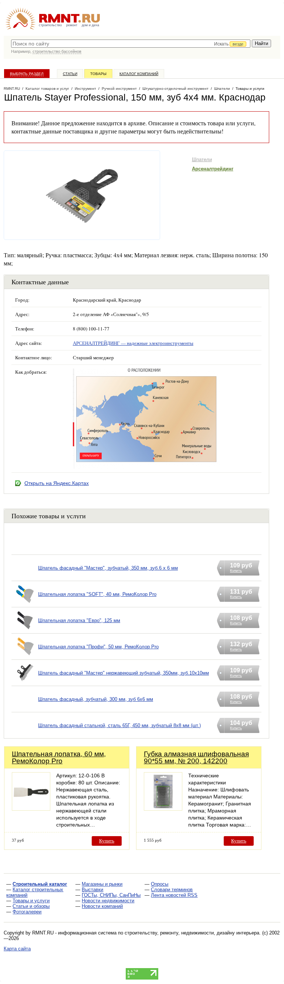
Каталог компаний (138, 74)
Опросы (159, 884)
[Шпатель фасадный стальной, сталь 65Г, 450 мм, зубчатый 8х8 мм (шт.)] (24, 734)
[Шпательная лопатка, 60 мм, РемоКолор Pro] (31, 808)
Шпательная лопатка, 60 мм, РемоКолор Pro (59, 757)
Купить (106, 841)
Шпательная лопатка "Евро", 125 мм (79, 620)
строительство (50, 25)
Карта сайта (17, 948)
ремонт (71, 25)
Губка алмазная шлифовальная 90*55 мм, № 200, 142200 (196, 757)
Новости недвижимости (108, 900)
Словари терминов (172, 889)
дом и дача (90, 25)
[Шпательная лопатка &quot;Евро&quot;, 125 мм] (24, 629)
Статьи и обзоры (31, 906)
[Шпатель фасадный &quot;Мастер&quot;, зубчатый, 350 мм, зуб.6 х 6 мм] (24, 577)
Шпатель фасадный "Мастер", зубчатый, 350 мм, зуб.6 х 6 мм (108, 568)
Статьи (70, 74)
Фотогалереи (27, 912)
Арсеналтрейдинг (212, 169)
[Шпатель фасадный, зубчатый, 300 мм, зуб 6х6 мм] (24, 708)
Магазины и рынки (102, 884)
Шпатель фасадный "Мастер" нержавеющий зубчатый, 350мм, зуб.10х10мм (123, 673)
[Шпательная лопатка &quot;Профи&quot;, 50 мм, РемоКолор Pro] (24, 656)
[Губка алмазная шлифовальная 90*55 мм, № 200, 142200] (163, 808)
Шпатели (202, 159)
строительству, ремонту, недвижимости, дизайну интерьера (192, 933)
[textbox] (130, 44)
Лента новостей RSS (174, 895)
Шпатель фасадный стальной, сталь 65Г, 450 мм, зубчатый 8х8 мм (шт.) (119, 725)
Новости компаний (102, 906)
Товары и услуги (31, 900)
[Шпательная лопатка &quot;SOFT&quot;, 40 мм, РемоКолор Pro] (24, 603)
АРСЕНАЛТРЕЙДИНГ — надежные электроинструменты (133, 343)
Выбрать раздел (27, 74)
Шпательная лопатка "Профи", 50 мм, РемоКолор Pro (98, 646)
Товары (98, 74)
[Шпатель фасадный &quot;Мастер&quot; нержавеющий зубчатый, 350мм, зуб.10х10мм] (24, 682)
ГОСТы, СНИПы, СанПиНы (111, 895)
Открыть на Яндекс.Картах (56, 483)
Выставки (92, 889)
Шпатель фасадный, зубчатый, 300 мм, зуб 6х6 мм (95, 699)
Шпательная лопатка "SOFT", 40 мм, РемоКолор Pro (97, 594)
